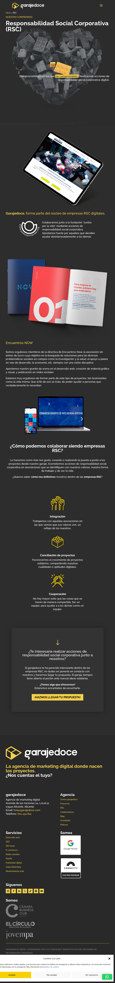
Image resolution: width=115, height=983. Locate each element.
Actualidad (65, 820)
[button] (109, 958)
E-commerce (12, 850)
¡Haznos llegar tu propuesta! (57, 697)
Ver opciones (91, 975)
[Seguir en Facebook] (13, 891)
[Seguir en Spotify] (36, 891)
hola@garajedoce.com (27, 810)
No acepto (52, 975)
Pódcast (64, 825)
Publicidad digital (14, 863)
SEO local (10, 846)
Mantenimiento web (15, 871)
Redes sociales (12, 854)
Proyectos (65, 804)
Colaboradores (67, 812)
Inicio (8, 13)
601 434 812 (24, 813)
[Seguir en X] (25, 891)
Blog (62, 816)
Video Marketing (13, 867)
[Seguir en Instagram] (8, 891)
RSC (62, 808)
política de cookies (51, 967)
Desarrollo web (13, 837)
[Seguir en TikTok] (30, 891)
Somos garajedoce (69, 799)
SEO (8, 842)
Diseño (9, 859)
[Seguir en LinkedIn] (19, 891)
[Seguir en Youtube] (41, 891)
